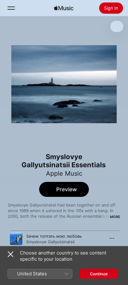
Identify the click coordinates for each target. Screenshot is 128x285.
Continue (99, 273)
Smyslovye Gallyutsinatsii (50, 241)
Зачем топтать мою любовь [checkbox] (54, 236)
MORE (115, 217)
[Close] (10, 254)
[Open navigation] (11, 8)
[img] (63, 8)
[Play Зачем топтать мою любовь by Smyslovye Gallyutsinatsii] (16, 239)
